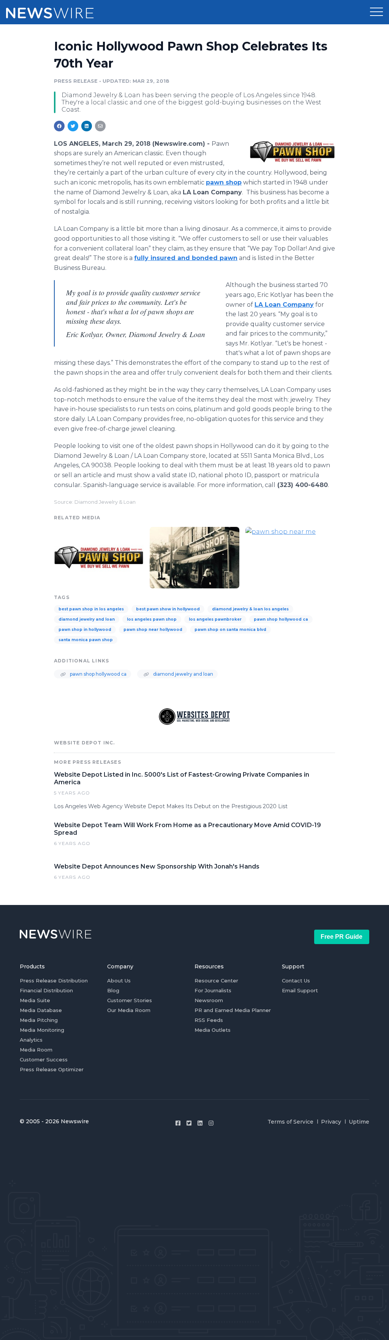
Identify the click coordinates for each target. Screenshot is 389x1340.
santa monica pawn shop (86, 639)
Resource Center (216, 980)
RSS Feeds (208, 1020)
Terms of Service (290, 1121)
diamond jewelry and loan (87, 619)
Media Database (41, 1010)
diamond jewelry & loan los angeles (250, 609)
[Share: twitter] (73, 126)
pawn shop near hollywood (152, 629)
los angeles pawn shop (152, 619)
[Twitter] (189, 1123)
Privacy (331, 1121)
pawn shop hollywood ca (281, 619)
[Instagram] (211, 1123)
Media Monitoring (42, 1030)
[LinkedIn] (200, 1123)
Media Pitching (39, 1020)
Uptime (359, 1121)
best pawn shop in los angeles (91, 609)
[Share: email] (100, 126)
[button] (376, 12)
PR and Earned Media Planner (232, 1010)
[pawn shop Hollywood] (292, 151)
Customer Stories (129, 1000)
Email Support (300, 990)
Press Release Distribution (54, 980)
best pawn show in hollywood (168, 609)
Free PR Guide (341, 936)
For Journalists (212, 990)
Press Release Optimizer (52, 1069)
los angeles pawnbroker (215, 619)
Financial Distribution (46, 990)
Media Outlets (212, 1030)
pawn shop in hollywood (85, 629)
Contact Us (296, 980)
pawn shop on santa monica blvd (230, 629)
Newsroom (208, 1000)
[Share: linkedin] (87, 126)
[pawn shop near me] (290, 556)
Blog (113, 990)
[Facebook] (178, 1123)
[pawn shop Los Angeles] (194, 556)
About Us (119, 980)
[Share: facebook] (59, 126)
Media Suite (35, 1000)
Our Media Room (128, 1010)
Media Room (36, 1050)
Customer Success (44, 1059)
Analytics (31, 1040)
